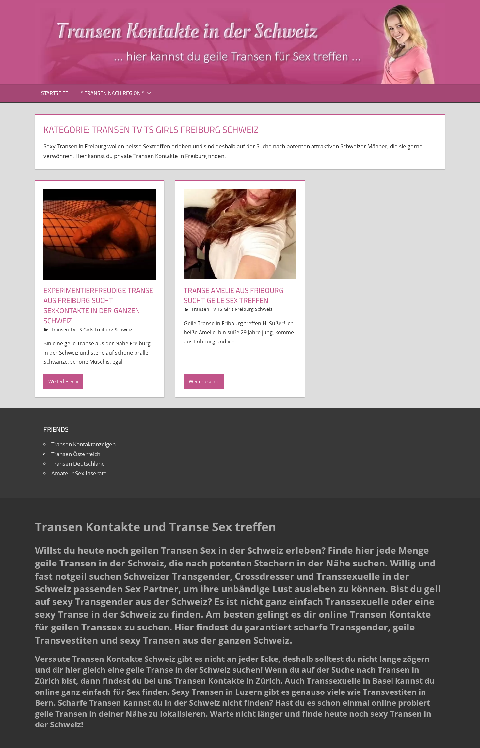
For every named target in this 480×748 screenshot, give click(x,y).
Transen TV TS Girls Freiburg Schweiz (91, 329)
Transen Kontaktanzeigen (83, 444)
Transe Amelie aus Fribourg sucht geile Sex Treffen (233, 295)
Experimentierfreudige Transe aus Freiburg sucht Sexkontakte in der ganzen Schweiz (98, 305)
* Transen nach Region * (112, 93)
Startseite (54, 93)
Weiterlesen (61, 381)
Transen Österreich (75, 454)
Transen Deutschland (78, 463)
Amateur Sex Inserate (79, 473)
